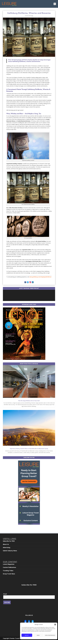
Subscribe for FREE (9, 541)
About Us (6, 544)
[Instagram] (30, 282)
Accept (27, 635)
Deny (38, 635)
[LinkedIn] (33, 282)
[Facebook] (25, 282)
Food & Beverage (29, 15)
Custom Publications (9, 567)
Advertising (6, 547)
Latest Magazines (8, 564)
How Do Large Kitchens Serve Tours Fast (29, 400)
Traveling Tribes (8, 570)
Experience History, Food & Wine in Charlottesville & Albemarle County (29, 448)
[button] (55, 624)
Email (5, 594)
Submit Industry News (10, 550)
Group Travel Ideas (9, 574)
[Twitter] (28, 282)
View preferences (50, 635)
